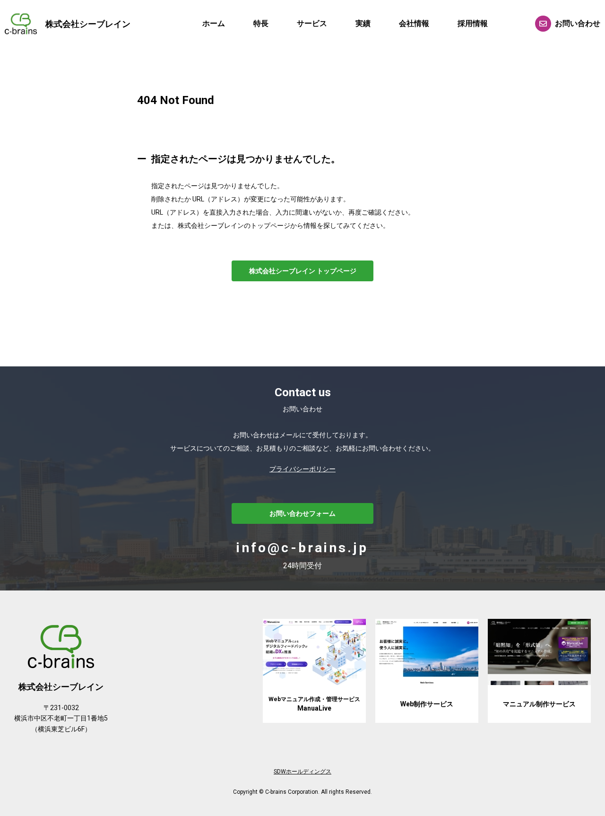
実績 (363, 23)
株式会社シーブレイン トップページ (302, 271)
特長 (260, 23)
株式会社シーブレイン (87, 24)
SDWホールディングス (302, 771)
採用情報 (473, 23)
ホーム (213, 23)
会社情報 (414, 23)
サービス (312, 23)
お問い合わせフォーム (302, 513)
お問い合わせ (577, 23)
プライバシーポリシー (302, 469)
